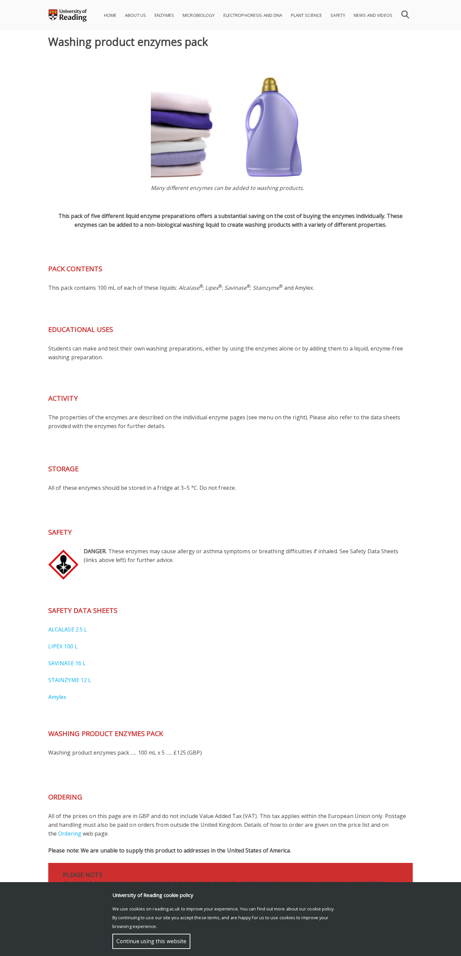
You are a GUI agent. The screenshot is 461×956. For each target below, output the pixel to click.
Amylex (57, 697)
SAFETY (337, 15)
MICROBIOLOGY (199, 15)
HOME (110, 15)
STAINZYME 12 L (69, 680)
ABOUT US (135, 15)
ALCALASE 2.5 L (67, 629)
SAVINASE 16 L (67, 663)
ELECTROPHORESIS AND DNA (252, 15)
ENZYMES (164, 15)
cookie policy (320, 909)
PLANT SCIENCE (306, 15)
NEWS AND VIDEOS (373, 15)
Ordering (69, 833)
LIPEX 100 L (63, 646)
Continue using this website (151, 941)
